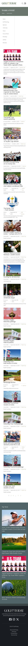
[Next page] (20, 496)
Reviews (5, 42)
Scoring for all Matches (12, 277)
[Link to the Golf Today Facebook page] (10, 619)
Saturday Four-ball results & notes (10, 362)
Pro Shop (5, 36)
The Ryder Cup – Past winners (9, 209)
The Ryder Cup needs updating (9, 118)
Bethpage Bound (9, 382)
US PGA (4, 39)
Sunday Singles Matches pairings (10, 321)
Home (3, 13)
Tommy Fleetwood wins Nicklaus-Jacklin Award (12, 254)
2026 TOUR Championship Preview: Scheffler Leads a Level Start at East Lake (13, 529)
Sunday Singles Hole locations (9, 341)
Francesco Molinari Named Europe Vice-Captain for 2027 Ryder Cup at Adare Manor (12, 91)
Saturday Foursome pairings (13, 467)
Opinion (5, 25)
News (4, 19)
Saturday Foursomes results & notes (11, 404)
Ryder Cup (21, 96)
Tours (4, 31)
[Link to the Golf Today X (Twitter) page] (17, 619)
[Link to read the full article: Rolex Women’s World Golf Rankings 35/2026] (14, 587)
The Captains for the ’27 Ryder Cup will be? (11, 140)
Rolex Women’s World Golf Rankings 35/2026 (13, 598)
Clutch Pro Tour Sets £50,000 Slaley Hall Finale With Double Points (13, 552)
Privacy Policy (14, 633)
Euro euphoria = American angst (9, 297)
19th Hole (5, 28)
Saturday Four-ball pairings (13, 424)
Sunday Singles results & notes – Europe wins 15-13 (13, 233)
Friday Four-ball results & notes (9, 487)
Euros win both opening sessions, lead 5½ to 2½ (12, 444)
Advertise (14, 631)
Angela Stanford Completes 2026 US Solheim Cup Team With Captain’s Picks (13, 63)
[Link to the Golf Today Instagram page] (14, 619)
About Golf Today (14, 630)
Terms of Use (14, 635)
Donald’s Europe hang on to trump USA (11, 163)
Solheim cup (22, 67)
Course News (6, 33)
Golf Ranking (6, 22)
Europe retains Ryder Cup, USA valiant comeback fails (13, 185)
